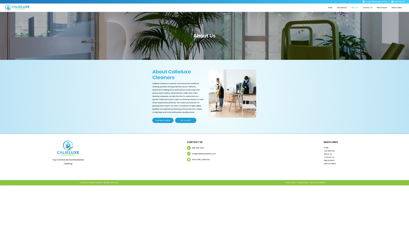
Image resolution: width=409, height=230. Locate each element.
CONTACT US (329, 157)
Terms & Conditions (317, 182)
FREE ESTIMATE (329, 160)
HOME (326, 148)
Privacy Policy (290, 182)
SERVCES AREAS (330, 163)
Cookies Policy (302, 182)
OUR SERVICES (329, 151)
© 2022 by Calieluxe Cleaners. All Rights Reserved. (99, 182)
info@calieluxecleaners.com (376, 2)
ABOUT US (328, 154)
